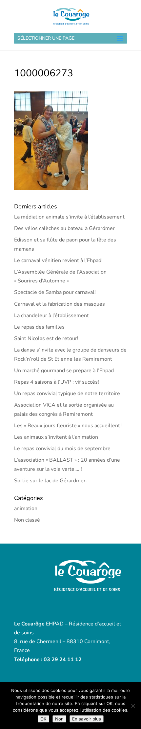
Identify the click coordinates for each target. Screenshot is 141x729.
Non (59, 718)
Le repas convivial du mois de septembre (62, 448)
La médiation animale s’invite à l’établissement (69, 217)
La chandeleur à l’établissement (51, 315)
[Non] (133, 705)
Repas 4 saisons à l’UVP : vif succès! (56, 382)
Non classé (27, 520)
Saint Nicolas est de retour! (46, 338)
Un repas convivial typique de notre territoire (67, 393)
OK (43, 718)
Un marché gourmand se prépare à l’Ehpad (64, 370)
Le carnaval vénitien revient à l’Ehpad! (58, 260)
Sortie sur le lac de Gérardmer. (50, 480)
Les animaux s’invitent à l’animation (56, 437)
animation (25, 508)
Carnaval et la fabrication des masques (59, 304)
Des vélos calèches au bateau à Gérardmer (64, 228)
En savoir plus (86, 718)
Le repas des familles (39, 327)
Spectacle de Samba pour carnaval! (55, 292)
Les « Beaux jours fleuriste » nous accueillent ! (68, 425)
